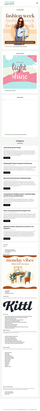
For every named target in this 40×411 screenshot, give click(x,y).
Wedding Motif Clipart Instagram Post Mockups (17, 163)
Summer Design (8, 359)
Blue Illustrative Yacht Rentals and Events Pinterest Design (15, 322)
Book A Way (7, 394)
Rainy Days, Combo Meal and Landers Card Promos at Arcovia (16, 326)
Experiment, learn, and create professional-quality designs (15, 134)
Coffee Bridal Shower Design (12, 147)
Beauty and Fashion (8, 355)
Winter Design (7, 360)
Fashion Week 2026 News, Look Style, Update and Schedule (16, 317)
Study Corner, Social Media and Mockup (12, 320)
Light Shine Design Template (10, 90)
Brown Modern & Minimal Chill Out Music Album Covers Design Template (18, 316)
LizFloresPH (32, 409)
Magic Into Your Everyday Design (11, 324)
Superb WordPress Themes (22, 409)
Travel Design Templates (9, 358)
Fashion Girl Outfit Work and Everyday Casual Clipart (15, 342)
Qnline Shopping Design (9, 357)
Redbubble (7, 292)
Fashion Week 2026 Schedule (10, 250)
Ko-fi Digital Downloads (9, 293)
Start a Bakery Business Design (10, 338)
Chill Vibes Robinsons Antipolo (10, 318)
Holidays (6, 365)
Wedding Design (8, 366)
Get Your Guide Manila (9, 392)
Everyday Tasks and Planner (10, 337)
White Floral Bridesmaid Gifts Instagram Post (17, 210)
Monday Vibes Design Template (11, 325)
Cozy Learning (7, 252)
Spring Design (7, 361)
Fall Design (7, 362)
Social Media (7, 354)
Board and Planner (8, 352)
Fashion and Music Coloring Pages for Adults (13, 340)
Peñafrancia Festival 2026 (9, 249)
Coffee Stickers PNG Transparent (11, 339)
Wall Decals (7, 364)
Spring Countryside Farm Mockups (11, 336)
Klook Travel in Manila (9, 391)
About (36, 409)
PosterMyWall (7, 290)
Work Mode (7, 353)
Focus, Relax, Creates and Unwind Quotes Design (14, 343)
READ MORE (7, 157)
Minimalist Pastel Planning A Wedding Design (17, 178)
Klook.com (5, 246)
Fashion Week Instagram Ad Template (20, 46)
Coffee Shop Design (8, 323)
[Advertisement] (10, 377)
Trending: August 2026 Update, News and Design (14, 319)
